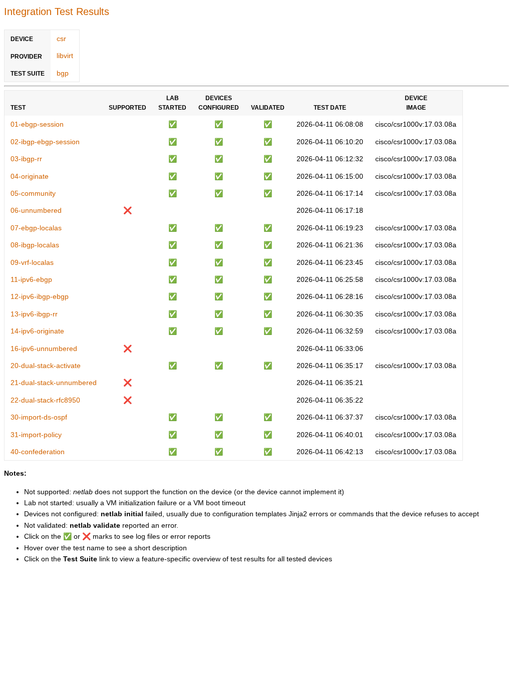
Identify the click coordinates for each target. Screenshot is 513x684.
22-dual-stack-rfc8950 (45, 400)
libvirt (65, 56)
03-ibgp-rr (26, 159)
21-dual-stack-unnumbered (54, 383)
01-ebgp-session (37, 124)
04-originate (30, 176)
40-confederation (38, 452)
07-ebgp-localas (36, 228)
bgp (63, 73)
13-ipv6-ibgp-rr (34, 314)
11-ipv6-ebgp (31, 279)
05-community (33, 193)
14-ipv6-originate (37, 331)
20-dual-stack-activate (46, 366)
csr (61, 39)
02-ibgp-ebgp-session (45, 142)
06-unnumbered (36, 210)
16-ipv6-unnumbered (44, 349)
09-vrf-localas (32, 262)
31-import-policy (36, 435)
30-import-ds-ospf (39, 417)
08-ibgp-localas (35, 245)
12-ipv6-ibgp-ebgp (40, 296)
